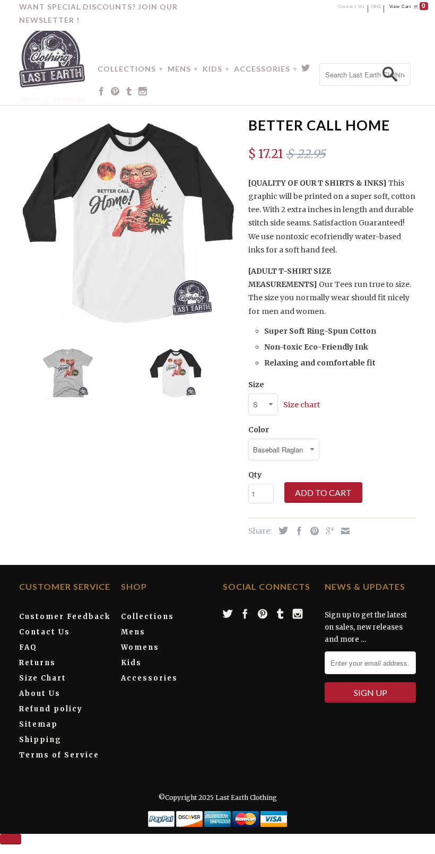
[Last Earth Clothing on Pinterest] (115, 93)
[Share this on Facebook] (296, 531)
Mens (133, 632)
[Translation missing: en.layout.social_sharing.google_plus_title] (327, 531)
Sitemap (38, 724)
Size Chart (42, 678)
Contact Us (351, 7)
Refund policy (51, 708)
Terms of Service (59, 755)
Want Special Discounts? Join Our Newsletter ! (98, 13)
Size (256, 384)
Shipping (40, 739)
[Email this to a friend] (343, 531)
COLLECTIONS (130, 68)
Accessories (149, 678)
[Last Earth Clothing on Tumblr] (129, 93)
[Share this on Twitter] (280, 530)
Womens (140, 647)
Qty (255, 475)
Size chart (301, 404)
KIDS (216, 68)
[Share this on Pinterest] (312, 531)
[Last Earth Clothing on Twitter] (305, 70)
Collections (147, 616)
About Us (39, 693)
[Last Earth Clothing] (52, 57)
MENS (182, 68)
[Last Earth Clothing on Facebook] (101, 93)
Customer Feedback (64, 616)
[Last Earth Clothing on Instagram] (142, 93)
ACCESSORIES (265, 68)
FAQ (376, 7)
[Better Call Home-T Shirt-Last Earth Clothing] (128, 222)
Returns (37, 662)
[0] (416, 7)
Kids (131, 662)
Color (258, 429)
